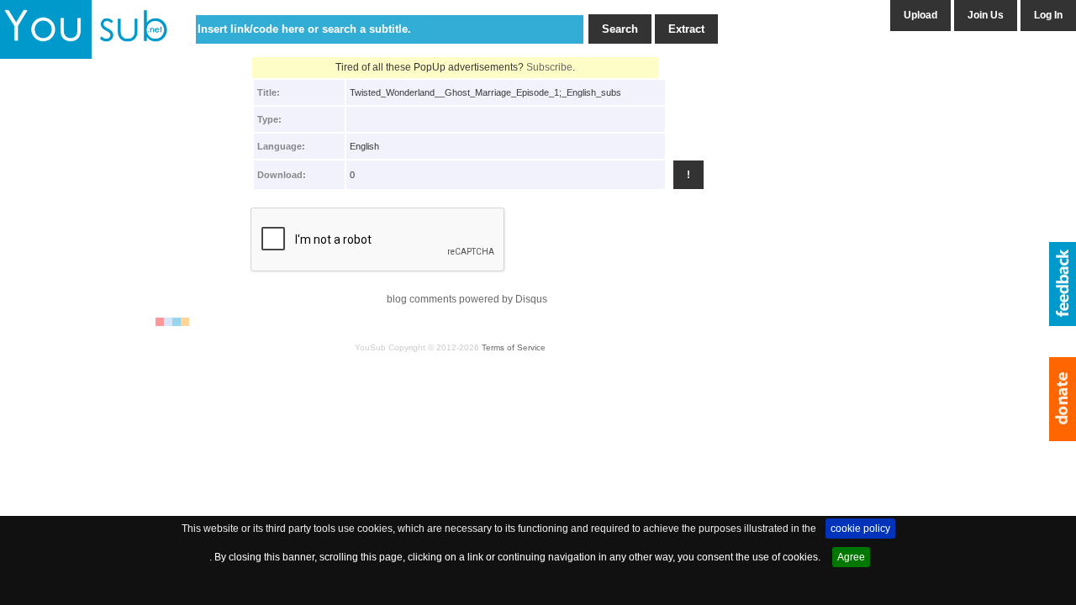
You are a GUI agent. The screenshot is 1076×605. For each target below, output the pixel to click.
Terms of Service (514, 347)
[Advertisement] (72, 325)
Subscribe (549, 67)
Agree (851, 557)
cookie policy (860, 528)
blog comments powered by (467, 299)
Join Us (986, 15)
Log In (1048, 15)
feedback (1062, 284)
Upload (920, 15)
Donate (1062, 399)
